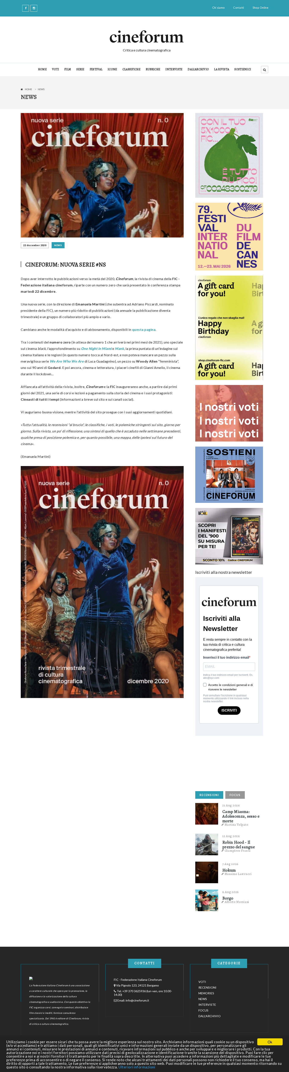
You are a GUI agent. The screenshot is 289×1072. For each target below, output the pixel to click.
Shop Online (260, 7)
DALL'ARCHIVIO (198, 69)
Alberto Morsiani (237, 902)
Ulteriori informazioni (136, 1067)
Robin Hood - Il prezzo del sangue (238, 844)
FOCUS (235, 795)
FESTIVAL (96, 69)
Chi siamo (218, 7)
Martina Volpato (236, 824)
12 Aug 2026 (231, 836)
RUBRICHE (153, 69)
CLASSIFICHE (131, 69)
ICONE (112, 69)
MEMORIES (206, 993)
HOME (42, 69)
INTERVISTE (173, 69)
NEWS (58, 245)
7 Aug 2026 (230, 864)
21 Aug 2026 (231, 805)
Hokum (229, 870)
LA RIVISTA (221, 69)
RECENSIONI (209, 795)
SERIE (80, 69)
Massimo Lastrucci (238, 874)
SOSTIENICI (242, 69)
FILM (67, 69)
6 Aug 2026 (230, 892)
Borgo (227, 898)
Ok (270, 1041)
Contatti (238, 7)
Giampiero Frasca (238, 850)
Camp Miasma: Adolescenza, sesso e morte (240, 816)
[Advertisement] (227, 762)
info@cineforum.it (137, 1000)
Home (28, 89)
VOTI (55, 69)
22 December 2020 (34, 245)
